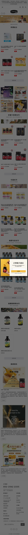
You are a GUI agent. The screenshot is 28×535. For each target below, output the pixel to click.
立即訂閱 (18, 271)
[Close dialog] (26, 259)
